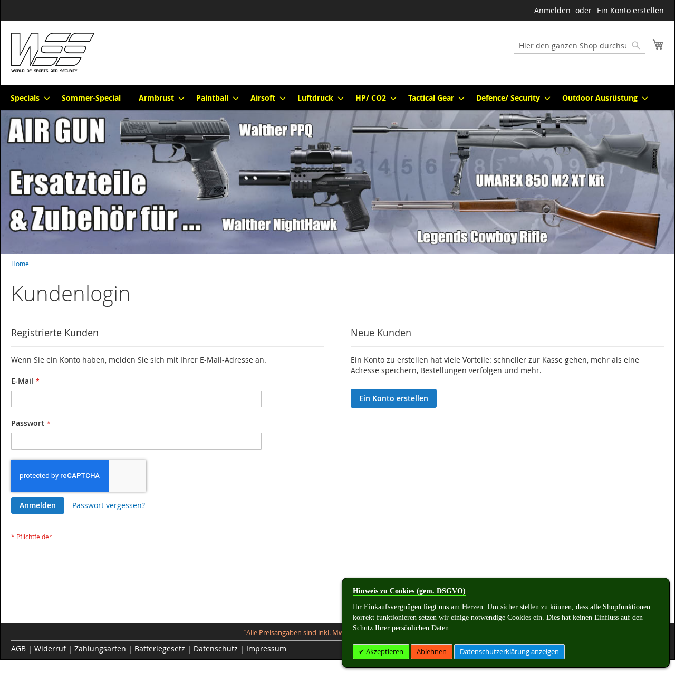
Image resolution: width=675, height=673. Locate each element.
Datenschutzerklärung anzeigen (509, 651)
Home (20, 263)
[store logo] (52, 52)
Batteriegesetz (159, 648)
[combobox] (579, 45)
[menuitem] (27, 97)
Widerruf (50, 648)
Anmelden (552, 10)
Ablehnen (432, 651)
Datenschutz (216, 648)
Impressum (266, 648)
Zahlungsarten (100, 648)
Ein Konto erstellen (630, 10)
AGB (18, 648)
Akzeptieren (383, 651)
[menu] (337, 97)
